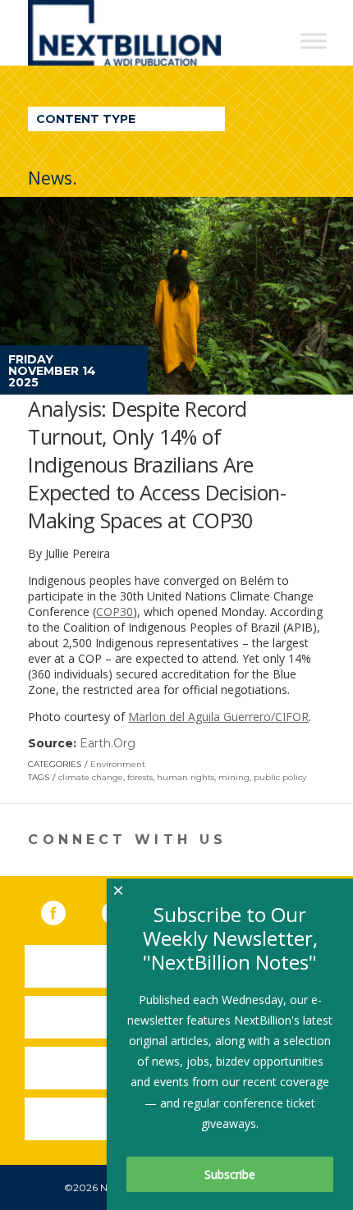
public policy (280, 777)
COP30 (114, 611)
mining (234, 777)
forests (140, 777)
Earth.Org (107, 743)
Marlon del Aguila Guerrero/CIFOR (218, 716)
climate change (90, 777)
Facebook (65, 909)
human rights (185, 777)
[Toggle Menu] (313, 40)
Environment (117, 764)
